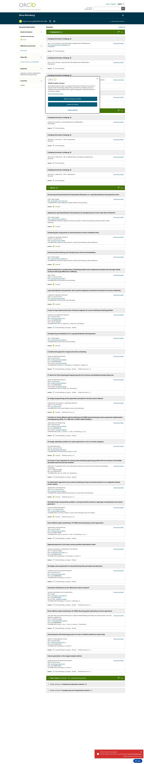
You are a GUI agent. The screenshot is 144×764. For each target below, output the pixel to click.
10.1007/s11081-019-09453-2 (58, 426)
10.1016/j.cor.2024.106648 (57, 240)
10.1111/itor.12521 (55, 406)
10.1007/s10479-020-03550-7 (58, 383)
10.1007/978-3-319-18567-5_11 (58, 552)
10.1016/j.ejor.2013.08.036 (57, 574)
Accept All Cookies (72, 104)
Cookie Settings (73, 110)
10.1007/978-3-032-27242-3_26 (58, 201)
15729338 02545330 (61, 363)
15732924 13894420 (61, 430)
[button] (121, 27)
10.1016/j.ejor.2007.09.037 (57, 664)
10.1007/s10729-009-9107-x (58, 642)
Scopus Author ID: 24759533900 (29, 62)
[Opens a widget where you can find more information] (137, 761)
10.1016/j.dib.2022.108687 (57, 278)
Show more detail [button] (119, 43)
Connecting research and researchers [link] (30, 9)
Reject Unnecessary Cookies (72, 99)
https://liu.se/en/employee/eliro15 (60, 45)
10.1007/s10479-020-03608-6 (58, 360)
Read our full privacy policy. (55, 94)
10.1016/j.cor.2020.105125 (57, 318)
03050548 (58, 322)
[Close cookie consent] (97, 78)
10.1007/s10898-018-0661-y (58, 511)
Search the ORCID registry (88, 8)
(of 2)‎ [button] (89, 369)
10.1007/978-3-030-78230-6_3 (58, 340)
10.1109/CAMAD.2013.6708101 (58, 621)
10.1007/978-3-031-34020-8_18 (58, 259)
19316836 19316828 (61, 599)
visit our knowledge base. (135, 754)
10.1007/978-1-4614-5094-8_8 (58, 595)
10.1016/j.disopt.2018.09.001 (58, 449)
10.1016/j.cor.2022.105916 (57, 298)
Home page (23, 50)
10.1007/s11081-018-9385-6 (58, 491)
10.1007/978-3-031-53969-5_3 (58, 219)
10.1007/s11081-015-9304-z (58, 531)
